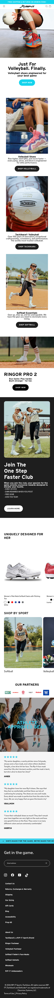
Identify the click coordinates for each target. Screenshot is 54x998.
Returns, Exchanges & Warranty (18, 889)
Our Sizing (9, 900)
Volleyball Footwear (13, 949)
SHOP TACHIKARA (27, 247)
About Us (9, 932)
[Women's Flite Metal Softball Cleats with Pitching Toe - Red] (12, 602)
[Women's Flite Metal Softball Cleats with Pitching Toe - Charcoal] (23, 602)
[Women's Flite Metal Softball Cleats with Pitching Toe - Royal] (16, 602)
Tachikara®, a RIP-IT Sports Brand (19, 938)
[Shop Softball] (27, 282)
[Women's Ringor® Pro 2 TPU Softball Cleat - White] (48, 600)
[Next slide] (50, 499)
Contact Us (9, 884)
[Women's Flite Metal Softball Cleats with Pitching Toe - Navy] (19, 602)
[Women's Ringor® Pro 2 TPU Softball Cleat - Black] (51, 600)
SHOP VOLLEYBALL (27, 169)
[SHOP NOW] (27, 50)
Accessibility (10, 917)
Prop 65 (8, 922)
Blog (7, 911)
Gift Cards (9, 906)
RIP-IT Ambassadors (13, 971)
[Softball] (23, 642)
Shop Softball (27, 325)
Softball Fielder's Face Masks (17, 954)
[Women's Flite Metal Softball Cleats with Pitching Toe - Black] (9, 602)
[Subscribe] (46, 863)
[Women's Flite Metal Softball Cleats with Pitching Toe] (23, 567)
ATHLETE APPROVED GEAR (27, 724)
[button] (50, 645)
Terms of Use (9, 994)
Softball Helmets (12, 960)
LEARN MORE (13, 509)
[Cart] (50, 6)
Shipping (8, 895)
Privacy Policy (21, 994)
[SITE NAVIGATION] (4, 6)
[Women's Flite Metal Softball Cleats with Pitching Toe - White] (5, 602)
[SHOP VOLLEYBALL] (27, 126)
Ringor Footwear (12, 943)
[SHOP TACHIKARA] (27, 204)
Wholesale (9, 966)
